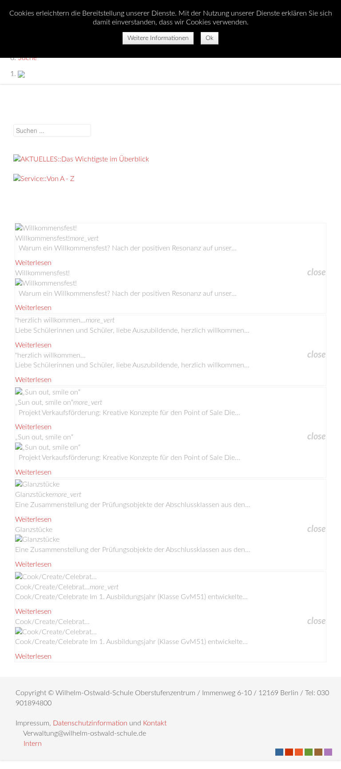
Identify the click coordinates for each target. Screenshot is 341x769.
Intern (33, 743)
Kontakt (155, 723)
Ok (210, 38)
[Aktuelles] (170, 159)
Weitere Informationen (158, 38)
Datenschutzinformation (90, 723)
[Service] (170, 179)
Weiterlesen (33, 262)
